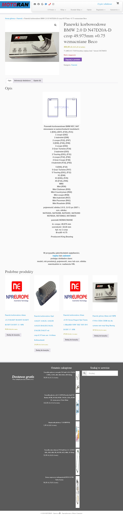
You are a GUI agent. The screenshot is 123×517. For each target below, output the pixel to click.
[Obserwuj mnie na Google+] (43, 4)
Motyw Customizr (77, 513)
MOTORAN (48, 513)
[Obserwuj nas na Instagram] (54, 4)
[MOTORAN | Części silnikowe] (14, 4)
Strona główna (10, 18)
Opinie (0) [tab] (37, 80)
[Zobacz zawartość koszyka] (117, 3)
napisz (56, 256)
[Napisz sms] (47, 4)
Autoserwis (114, 10)
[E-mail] (35, 4)
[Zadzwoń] (50, 4)
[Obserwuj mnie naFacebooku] (39, 4)
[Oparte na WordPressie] (60, 513)
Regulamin (100, 10)
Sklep (62, 10)
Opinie (89, 10)
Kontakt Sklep (76, 10)
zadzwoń (66, 256)
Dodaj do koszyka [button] (13, 335)
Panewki (19, 18)
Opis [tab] (9, 80)
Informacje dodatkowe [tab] (22, 80)
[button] (55, 25)
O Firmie (51, 10)
